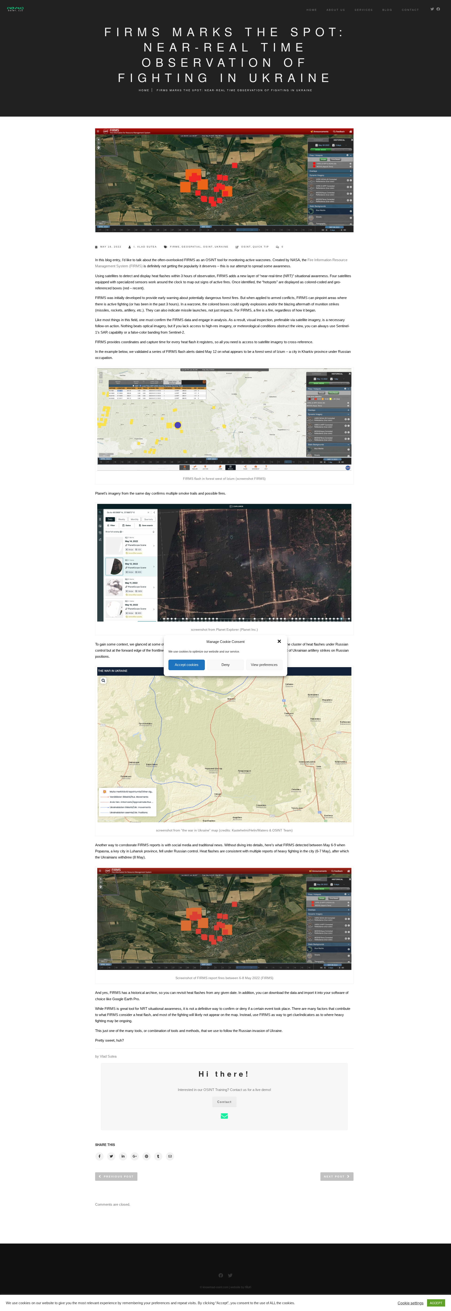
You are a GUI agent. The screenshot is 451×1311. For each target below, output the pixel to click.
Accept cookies (186, 665)
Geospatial (191, 246)
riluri (248, 1287)
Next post (334, 1176)
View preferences (264, 665)
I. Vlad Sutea (145, 246)
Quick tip (261, 246)
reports (267, 851)
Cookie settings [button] (411, 1303)
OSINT (208, 246)
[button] (280, 642)
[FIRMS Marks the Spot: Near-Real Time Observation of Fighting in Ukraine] (99, 1156)
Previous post (119, 1176)
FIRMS (175, 246)
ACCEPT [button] (436, 1303)
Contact (410, 10)
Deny (226, 665)
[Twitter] (230, 1277)
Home (312, 10)
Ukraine (222, 246)
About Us (336, 10)
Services (364, 10)
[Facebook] (221, 1277)
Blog (387, 10)
